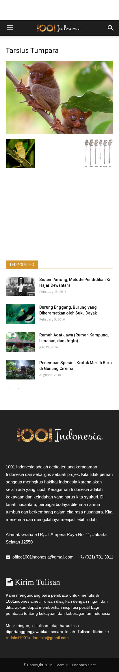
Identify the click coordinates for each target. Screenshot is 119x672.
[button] (111, 28)
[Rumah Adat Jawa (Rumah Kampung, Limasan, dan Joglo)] (20, 342)
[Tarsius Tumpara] (59, 133)
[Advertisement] (59, 10)
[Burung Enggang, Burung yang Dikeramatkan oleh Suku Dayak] (20, 314)
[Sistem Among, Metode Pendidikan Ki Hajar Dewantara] (20, 287)
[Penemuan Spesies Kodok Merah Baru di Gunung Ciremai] (20, 370)
